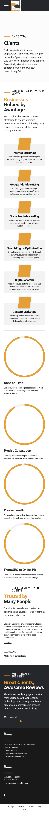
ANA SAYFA (19, 36)
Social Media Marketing (24, 216)
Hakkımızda (21, 807)
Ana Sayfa (11, 807)
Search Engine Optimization (24, 248)
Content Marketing (24, 311)
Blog (39, 807)
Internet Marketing (24, 152)
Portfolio (31, 807)
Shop (24, 809)
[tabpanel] (24, 717)
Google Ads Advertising (24, 184)
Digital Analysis (24, 280)
